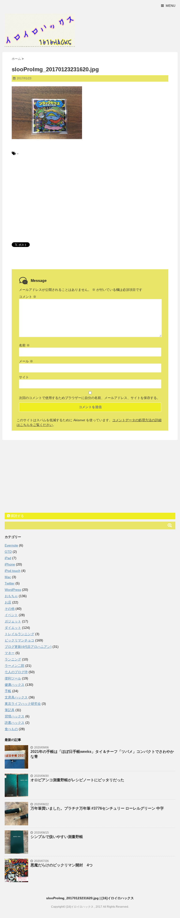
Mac (8, 577)
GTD (8, 552)
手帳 (8, 691)
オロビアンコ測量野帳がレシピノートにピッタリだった (77, 780)
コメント (27, 297)
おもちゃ (11, 596)
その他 (10, 609)
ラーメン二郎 (14, 666)
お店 (8, 602)
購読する (17, 516)
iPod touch (12, 571)
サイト (24, 377)
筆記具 (10, 710)
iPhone (10, 564)
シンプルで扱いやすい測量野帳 (56, 837)
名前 (24, 345)
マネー (10, 653)
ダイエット (13, 628)
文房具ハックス (16, 697)
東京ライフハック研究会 (23, 704)
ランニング (13, 659)
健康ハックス (14, 685)
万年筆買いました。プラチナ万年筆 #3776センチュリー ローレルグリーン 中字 (97, 808)
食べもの (11, 729)
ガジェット (13, 621)
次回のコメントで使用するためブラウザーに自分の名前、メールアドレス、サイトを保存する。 (89, 398)
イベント (11, 615)
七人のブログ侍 (16, 672)
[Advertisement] (90, 199)
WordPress (13, 590)
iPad (8, 558)
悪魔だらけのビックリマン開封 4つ (61, 865)
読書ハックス (14, 723)
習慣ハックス (14, 716)
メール (26, 361)
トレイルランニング (19, 634)
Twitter (10, 583)
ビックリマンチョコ (19, 640)
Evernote (11, 545)
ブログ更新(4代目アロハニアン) (28, 647)
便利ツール (13, 678)
